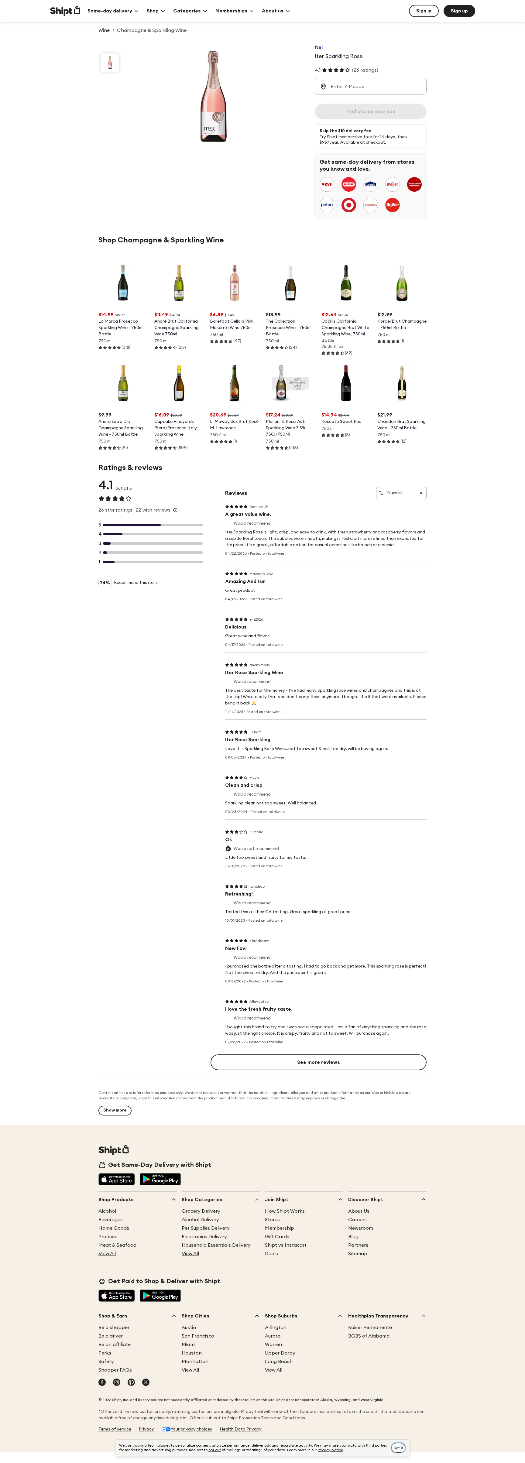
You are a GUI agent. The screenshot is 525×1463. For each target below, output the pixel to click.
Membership (279, 1228)
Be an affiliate (114, 1344)
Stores (272, 1219)
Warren (273, 1344)
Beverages (110, 1219)
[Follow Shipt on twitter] (145, 1383)
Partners (358, 1245)
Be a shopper (113, 1327)
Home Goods (113, 1228)
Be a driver (110, 1336)
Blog (353, 1236)
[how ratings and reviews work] (175, 510)
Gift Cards (277, 1236)
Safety (106, 1361)
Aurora (272, 1336)
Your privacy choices (191, 1429)
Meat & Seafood (117, 1245)
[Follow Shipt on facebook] (102, 1383)
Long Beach (279, 1361)
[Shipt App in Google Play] (160, 1180)
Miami (188, 1344)
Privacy (146, 1429)
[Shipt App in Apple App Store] (116, 1180)
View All (107, 1253)
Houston (192, 1353)
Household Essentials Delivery (216, 1245)
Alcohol (107, 1211)
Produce (107, 1236)
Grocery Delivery (201, 1211)
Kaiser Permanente (370, 1327)
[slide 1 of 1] (110, 62)
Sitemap (357, 1253)
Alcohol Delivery (200, 1219)
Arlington (276, 1327)
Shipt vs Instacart (286, 1245)
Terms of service (114, 1429)
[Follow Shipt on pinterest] (131, 1383)
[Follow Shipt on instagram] (116, 1383)
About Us (358, 1211)
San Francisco (198, 1336)
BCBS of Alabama (368, 1336)
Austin (189, 1327)
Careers (357, 1219)
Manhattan (195, 1361)
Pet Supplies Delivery (206, 1228)
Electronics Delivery (204, 1236)
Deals (271, 1253)
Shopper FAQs (115, 1370)
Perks (104, 1353)
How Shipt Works (285, 1211)
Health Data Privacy (241, 1429)
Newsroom (360, 1228)
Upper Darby (280, 1353)
